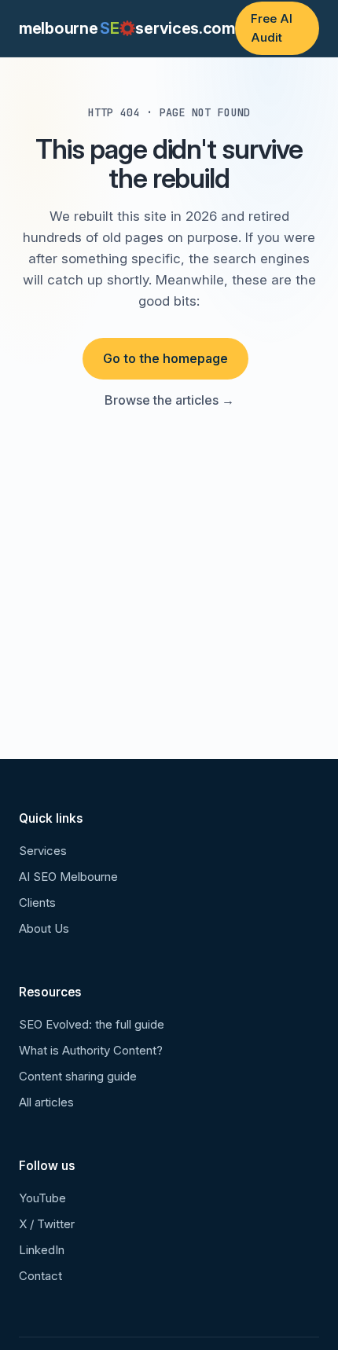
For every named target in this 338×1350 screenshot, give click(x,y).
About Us (44, 928)
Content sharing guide (78, 1076)
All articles (46, 1102)
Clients (37, 902)
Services (43, 850)
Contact (40, 1275)
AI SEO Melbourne (68, 876)
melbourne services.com (127, 28)
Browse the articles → (169, 400)
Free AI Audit (271, 28)
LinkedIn (41, 1249)
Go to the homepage (165, 358)
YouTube (42, 1197)
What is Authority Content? (91, 1050)
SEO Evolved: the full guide (91, 1024)
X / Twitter (47, 1223)
